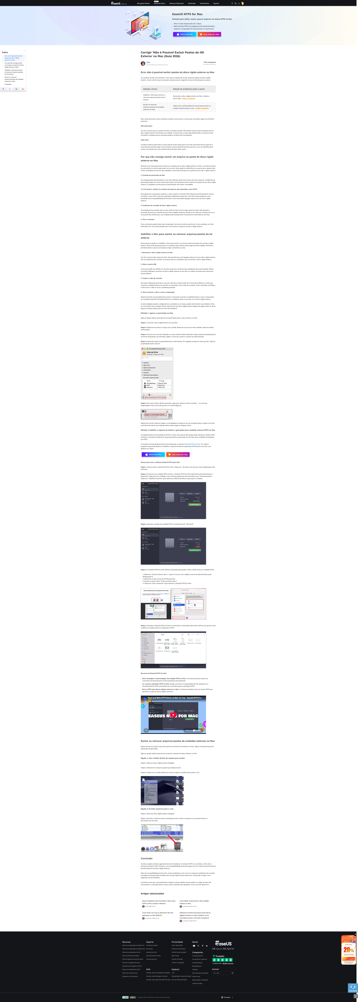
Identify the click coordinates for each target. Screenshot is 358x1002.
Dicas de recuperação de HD (131, 952)
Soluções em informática (130, 976)
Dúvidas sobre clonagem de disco (157, 976)
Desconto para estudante (200, 973)
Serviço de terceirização (179, 979)
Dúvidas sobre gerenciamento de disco (158, 979)
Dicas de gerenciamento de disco (132, 959)
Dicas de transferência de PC (131, 969)
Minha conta (196, 976)
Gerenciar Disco (159, 3)
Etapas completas (188, 98)
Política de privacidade (179, 952)
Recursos (126, 942)
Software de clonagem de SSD (131, 966)
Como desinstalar (177, 945)
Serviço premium (151, 959)
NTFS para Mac (163, 65)
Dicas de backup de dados (130, 956)
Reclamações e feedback (200, 980)
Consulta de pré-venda (153, 956)
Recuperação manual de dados (181, 976)
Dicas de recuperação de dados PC (133, 945)
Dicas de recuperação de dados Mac (133, 949)
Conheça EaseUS (197, 956)
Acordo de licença (177, 959)
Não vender (175, 956)
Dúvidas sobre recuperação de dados (158, 973)
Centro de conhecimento (130, 973)
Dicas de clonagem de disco (131, 962)
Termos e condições (178, 962)
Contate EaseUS (197, 963)
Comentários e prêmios (199, 959)
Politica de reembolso (178, 949)
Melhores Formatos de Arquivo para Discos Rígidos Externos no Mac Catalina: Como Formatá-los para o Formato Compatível (195, 915)
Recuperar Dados (143, 3)
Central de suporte (152, 945)
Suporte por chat (151, 952)
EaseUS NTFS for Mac (192, 444)
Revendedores (196, 966)
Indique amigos (197, 983)
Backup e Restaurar (177, 3)
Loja (173, 973)
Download (149, 949)
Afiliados (195, 969)
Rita (148, 62)
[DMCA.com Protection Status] (133, 997)
